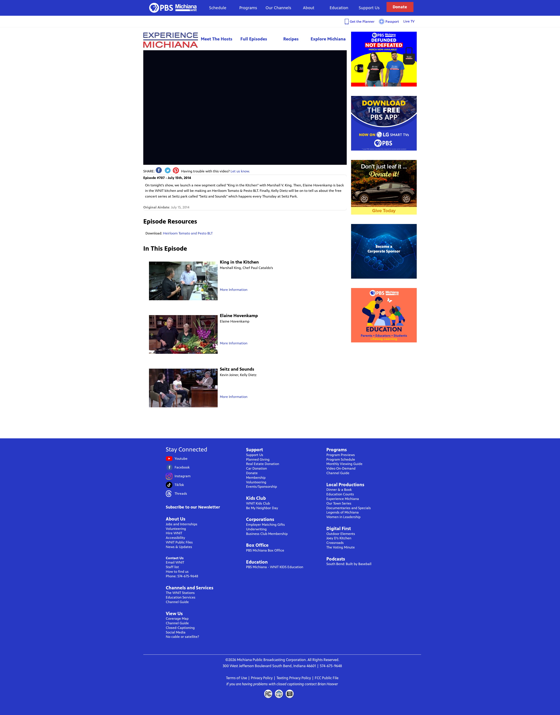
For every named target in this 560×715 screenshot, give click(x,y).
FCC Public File (326, 678)
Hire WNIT (174, 533)
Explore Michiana (328, 39)
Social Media (176, 632)
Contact (279, 693)
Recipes (291, 39)
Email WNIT (175, 562)
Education (339, 7)
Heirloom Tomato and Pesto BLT (188, 233)
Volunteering (176, 529)
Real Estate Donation (262, 464)
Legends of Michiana (342, 512)
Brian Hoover (328, 684)
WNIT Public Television (173, 8)
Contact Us (175, 558)
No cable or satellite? (182, 637)
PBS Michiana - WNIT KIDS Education (274, 567)
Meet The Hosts (216, 39)
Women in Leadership (343, 517)
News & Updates (179, 547)
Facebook (182, 467)
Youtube (181, 458)
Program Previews (340, 455)
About (308, 7)
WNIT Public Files (179, 542)
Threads (181, 493)
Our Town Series (338, 503)
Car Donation (256, 468)
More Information (233, 290)
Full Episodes (253, 39)
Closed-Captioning (180, 628)
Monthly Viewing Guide (344, 464)
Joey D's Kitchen (338, 538)
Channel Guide (177, 602)
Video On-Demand (340, 468)
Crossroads (335, 543)
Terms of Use (236, 678)
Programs (248, 7)
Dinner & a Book (339, 490)
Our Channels (278, 7)
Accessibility (175, 538)
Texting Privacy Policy (293, 678)
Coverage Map (177, 618)
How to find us (177, 571)
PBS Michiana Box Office (265, 550)
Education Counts (340, 494)
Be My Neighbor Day (262, 508)
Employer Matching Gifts (265, 524)
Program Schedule (340, 459)
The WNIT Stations (180, 593)
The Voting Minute (340, 547)
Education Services (180, 597)
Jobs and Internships (181, 524)
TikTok (179, 485)
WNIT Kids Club (258, 503)
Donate (400, 6)
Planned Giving (258, 459)
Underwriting (256, 529)
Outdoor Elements (340, 534)
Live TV (409, 21)
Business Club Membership (267, 534)
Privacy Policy (262, 678)
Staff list (172, 567)
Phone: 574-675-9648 (182, 576)
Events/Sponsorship (261, 486)
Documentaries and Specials (348, 508)
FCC (268, 693)
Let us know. (240, 171)
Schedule (217, 7)
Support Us (369, 7)
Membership (256, 478)
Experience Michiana (170, 40)
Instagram (183, 476)
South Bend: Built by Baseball (348, 564)
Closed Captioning (289, 693)
